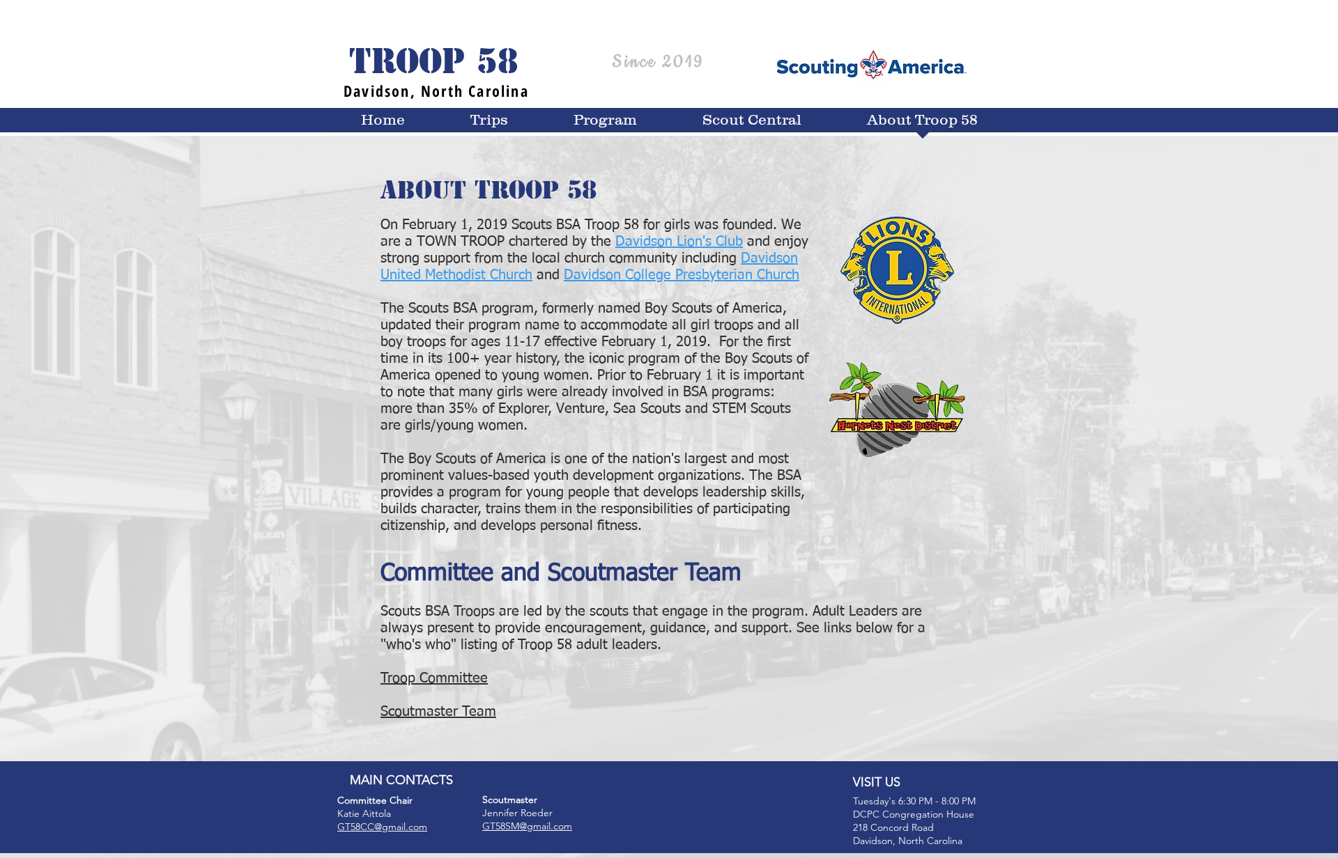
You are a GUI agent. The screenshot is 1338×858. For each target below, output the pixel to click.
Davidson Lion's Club (679, 242)
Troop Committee (434, 678)
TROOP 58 (433, 61)
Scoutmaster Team (438, 712)
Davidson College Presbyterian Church (681, 275)
